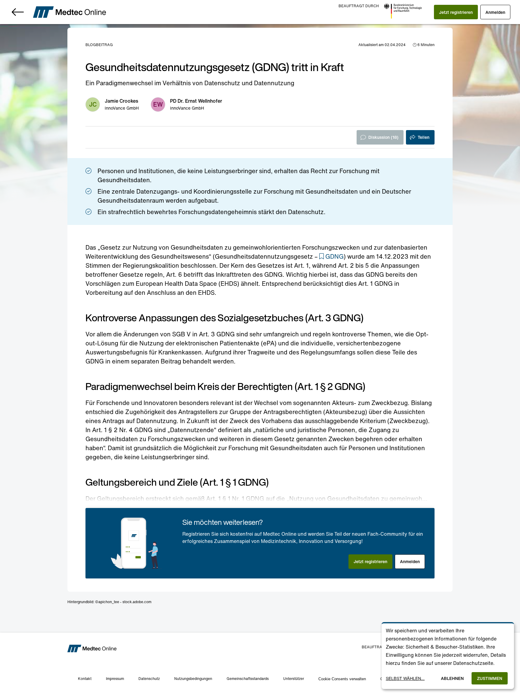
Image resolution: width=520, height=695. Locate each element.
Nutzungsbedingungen (193, 678)
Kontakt (84, 678)
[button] (456, 12)
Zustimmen (489, 678)
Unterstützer (293, 678)
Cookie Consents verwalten (342, 679)
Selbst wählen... (405, 678)
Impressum (115, 678)
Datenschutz (149, 678)
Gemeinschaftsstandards (248, 678)
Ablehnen (452, 678)
